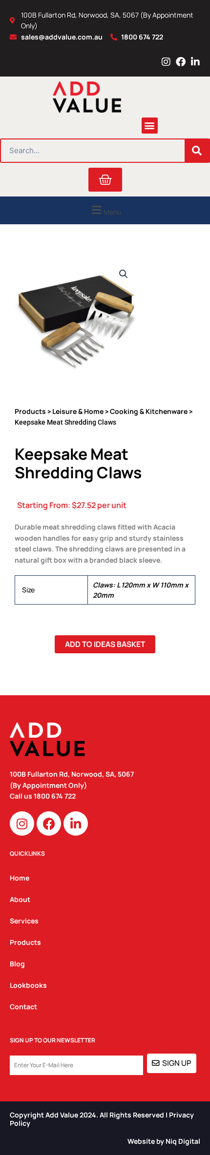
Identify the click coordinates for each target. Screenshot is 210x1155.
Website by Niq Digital (163, 1141)
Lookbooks (28, 985)
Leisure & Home (78, 411)
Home (19, 877)
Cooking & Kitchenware (149, 411)
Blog (17, 963)
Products (30, 411)
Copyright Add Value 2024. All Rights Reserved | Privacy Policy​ (102, 1119)
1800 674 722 (55, 796)
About (20, 899)
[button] (150, 125)
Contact (23, 1006)
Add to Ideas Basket (105, 644)
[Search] (197, 150)
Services (24, 920)
